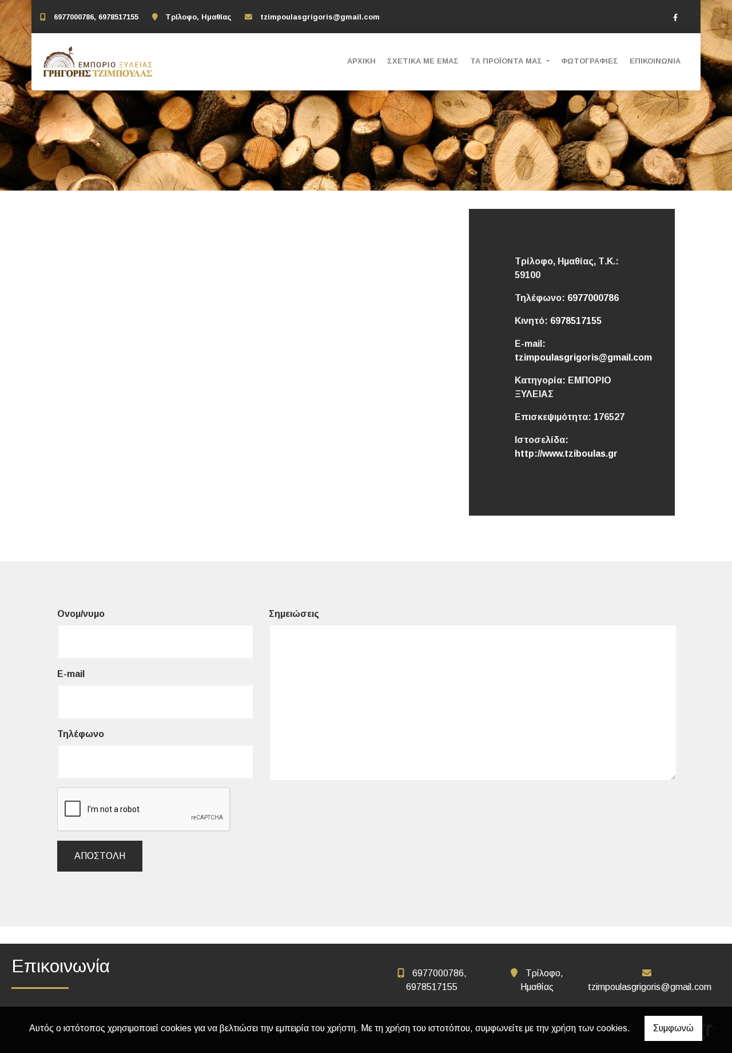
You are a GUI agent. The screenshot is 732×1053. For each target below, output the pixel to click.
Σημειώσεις (294, 614)
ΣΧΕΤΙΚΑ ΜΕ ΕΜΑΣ (423, 61)
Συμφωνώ (673, 1028)
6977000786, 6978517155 (96, 17)
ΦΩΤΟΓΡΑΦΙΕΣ (589, 61)
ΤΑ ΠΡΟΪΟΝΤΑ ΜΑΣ (507, 61)
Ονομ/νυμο (81, 614)
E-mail (71, 674)
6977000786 (593, 298)
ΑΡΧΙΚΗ (361, 61)
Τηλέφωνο (80, 734)
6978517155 (576, 321)
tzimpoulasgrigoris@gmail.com (320, 17)
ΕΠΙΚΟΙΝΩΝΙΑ (655, 61)
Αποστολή (99, 856)
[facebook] (675, 17)
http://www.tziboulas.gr (566, 453)
